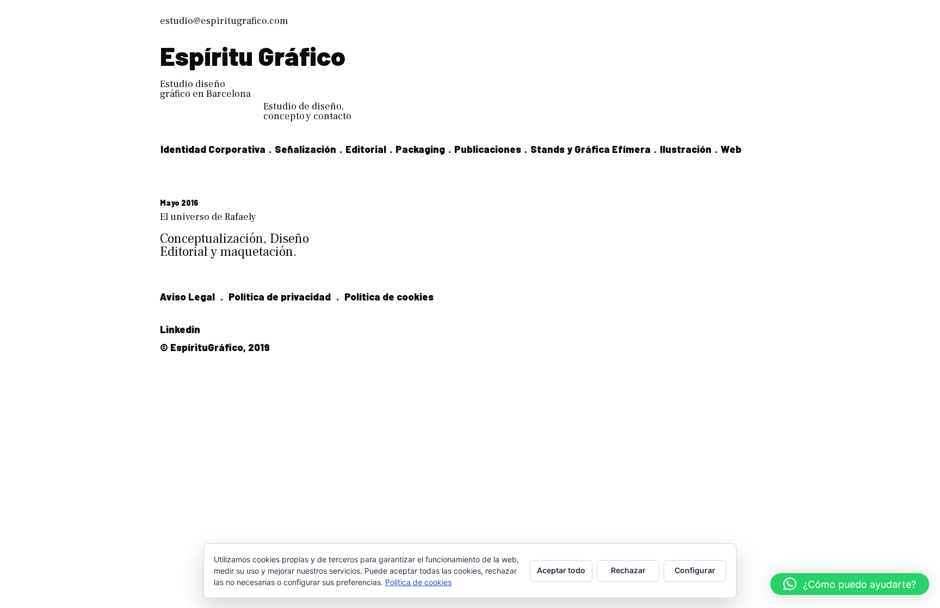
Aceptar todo (561, 570)
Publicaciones (487, 149)
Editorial (365, 149)
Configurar (695, 570)
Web (731, 149)
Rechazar (628, 570)
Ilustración (686, 149)
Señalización (305, 149)
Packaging (420, 149)
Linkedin (180, 329)
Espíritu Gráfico (252, 55)
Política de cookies (389, 297)
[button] (849, 584)
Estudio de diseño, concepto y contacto (307, 111)
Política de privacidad (279, 297)
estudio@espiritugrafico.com (224, 21)
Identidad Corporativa (212, 149)
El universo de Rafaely (208, 217)
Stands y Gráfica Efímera (590, 149)
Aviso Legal (187, 297)
